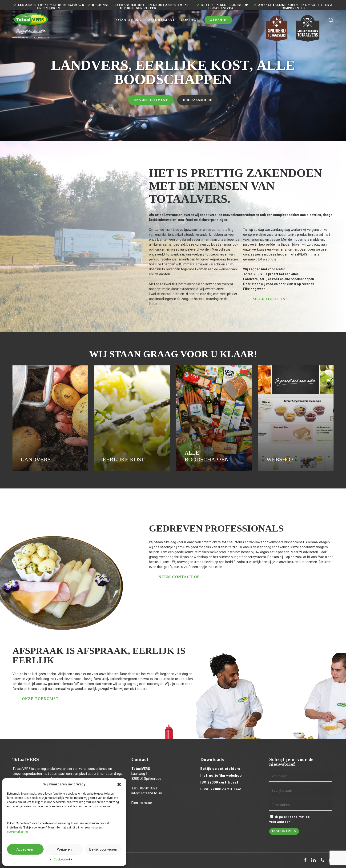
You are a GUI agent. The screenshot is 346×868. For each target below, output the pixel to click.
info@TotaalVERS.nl (146, 793)
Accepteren (25, 849)
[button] (119, 784)
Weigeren (64, 849)
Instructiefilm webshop (221, 775)
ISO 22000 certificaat (219, 782)
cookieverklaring (17, 831)
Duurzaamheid (198, 100)
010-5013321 (147, 788)
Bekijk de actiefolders (220, 769)
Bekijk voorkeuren (103, 849)
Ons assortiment (151, 100)
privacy (92, 827)
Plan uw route (141, 803)
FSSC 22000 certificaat (221, 789)
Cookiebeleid (62, 859)
